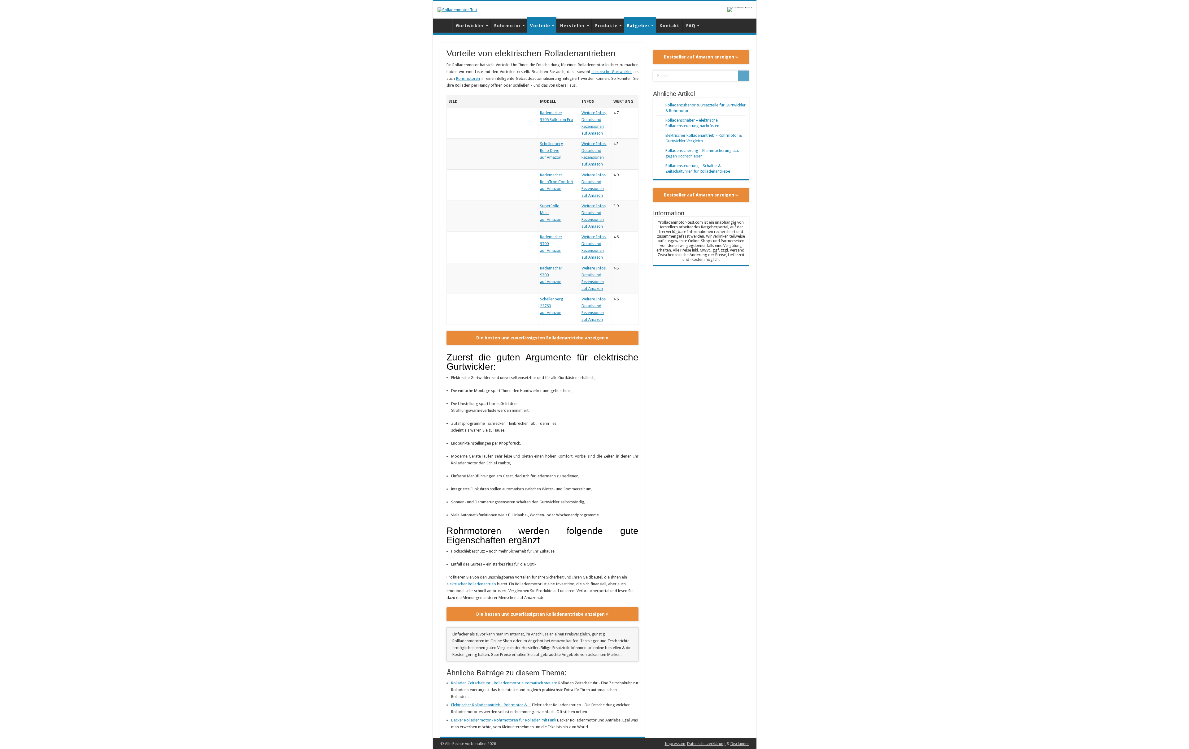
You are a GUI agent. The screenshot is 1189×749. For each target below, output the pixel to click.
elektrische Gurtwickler (611, 71)
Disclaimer (739, 743)
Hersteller (572, 25)
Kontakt (669, 25)
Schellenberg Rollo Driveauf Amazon (551, 150)
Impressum (675, 743)
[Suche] (743, 76)
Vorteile (540, 25)
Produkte (606, 25)
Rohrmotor (507, 25)
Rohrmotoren (468, 78)
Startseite (444, 25)
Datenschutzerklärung (706, 743)
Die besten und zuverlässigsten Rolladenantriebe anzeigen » (542, 337)
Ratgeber (638, 25)
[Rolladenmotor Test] (457, 9)
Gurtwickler (470, 25)
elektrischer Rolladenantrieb (471, 584)
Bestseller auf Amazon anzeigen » (701, 56)
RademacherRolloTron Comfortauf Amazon (556, 182)
